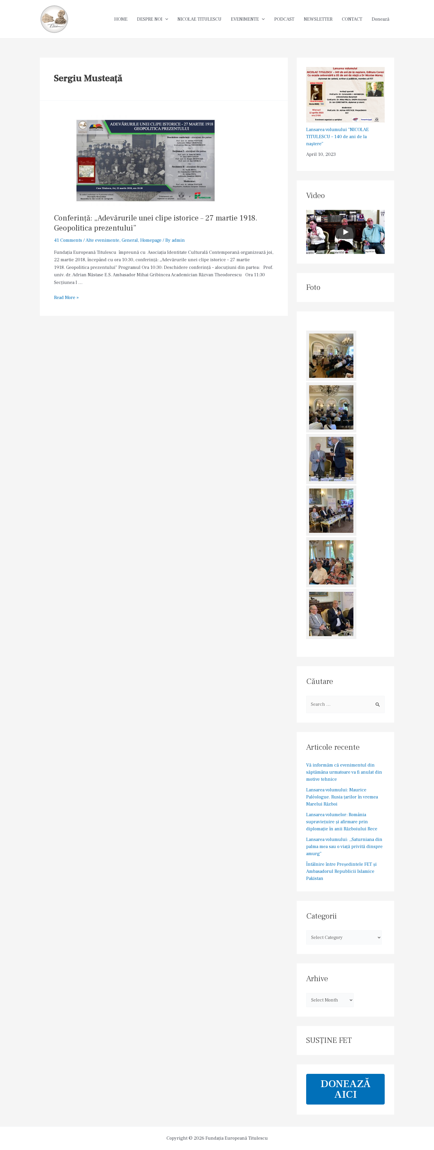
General (130, 240)
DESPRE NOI (149, 19)
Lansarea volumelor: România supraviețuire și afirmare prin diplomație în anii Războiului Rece (341, 822)
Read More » (66, 297)
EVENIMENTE (245, 19)
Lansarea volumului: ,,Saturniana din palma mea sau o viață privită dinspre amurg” (344, 847)
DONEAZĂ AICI (345, 1089)
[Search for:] (345, 704)
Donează (380, 19)
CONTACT (352, 19)
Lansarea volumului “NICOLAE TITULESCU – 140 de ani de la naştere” (337, 137)
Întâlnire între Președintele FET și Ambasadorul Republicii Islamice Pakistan (341, 871)
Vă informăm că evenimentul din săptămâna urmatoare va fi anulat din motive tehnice (344, 772)
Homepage (150, 240)
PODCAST (284, 19)
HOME (121, 19)
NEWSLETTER (318, 19)
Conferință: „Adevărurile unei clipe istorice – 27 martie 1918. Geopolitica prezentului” (155, 223)
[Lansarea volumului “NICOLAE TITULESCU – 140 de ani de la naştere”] (345, 94)
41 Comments (68, 240)
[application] (165, 19)
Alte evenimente (102, 240)
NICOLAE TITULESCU (199, 19)
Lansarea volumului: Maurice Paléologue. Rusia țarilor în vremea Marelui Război (342, 797)
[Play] (345, 232)
